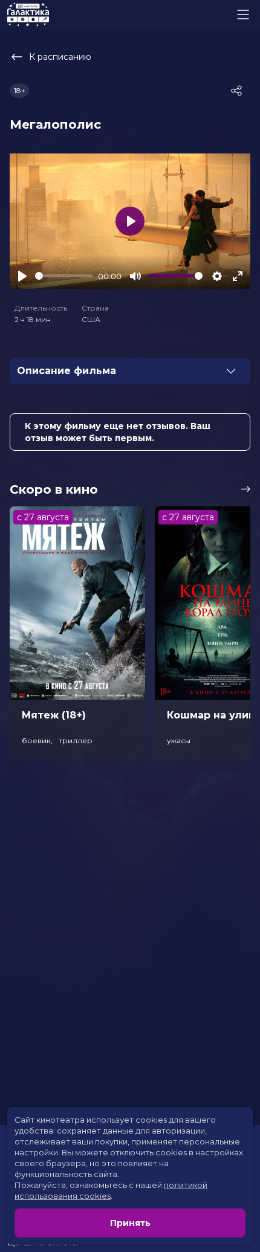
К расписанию (60, 56)
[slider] (64, 276)
